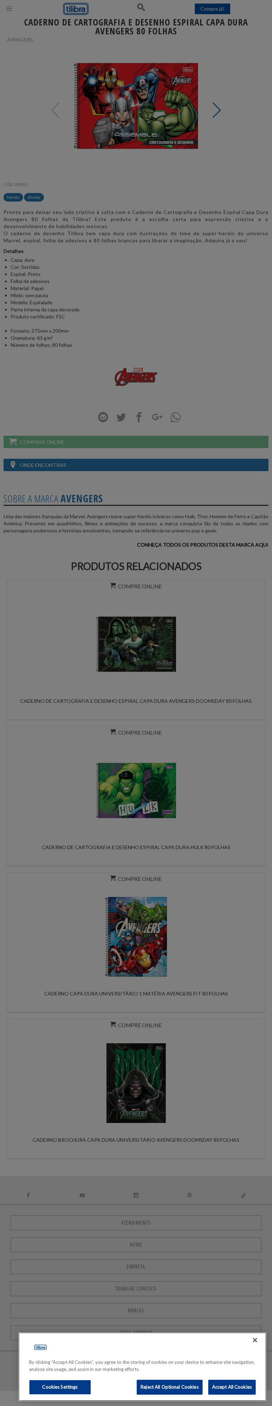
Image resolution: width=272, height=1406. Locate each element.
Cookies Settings (60, 1387)
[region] (142, 1366)
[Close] (255, 1340)
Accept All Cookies (232, 1387)
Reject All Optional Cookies (170, 1387)
